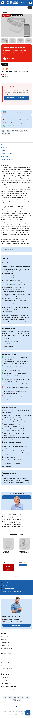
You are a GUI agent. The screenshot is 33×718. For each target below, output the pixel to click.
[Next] (29, 25)
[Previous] (3, 25)
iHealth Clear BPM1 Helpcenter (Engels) (14, 463)
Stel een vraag (21, 112)
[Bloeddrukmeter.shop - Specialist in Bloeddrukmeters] (17, 2)
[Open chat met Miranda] (27, 712)
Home (3, 10)
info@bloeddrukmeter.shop (11, 619)
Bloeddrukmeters (11, 10)
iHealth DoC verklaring (10, 460)
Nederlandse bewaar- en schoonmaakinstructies (17, 437)
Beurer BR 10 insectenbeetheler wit (24, 552)
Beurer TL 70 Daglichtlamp (6, 552)
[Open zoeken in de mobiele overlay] (16, 7)
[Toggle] (2, 249)
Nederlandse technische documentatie (14, 446)
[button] (2, 2)
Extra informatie (8, 249)
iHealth (6, 76)
